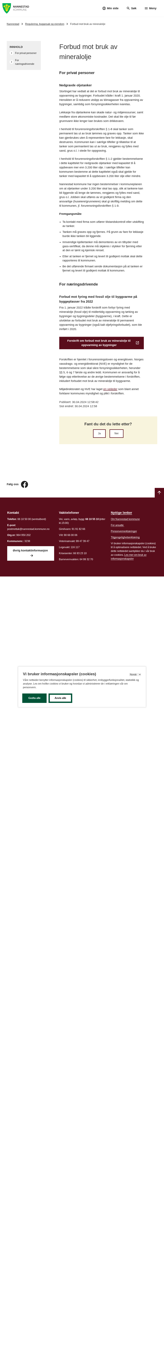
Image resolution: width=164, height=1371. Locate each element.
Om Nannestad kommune (125, 519)
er (124, 531)
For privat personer (26, 53)
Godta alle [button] (34, 698)
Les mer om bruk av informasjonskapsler (129, 557)
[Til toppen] (159, 493)
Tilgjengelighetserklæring (125, 537)
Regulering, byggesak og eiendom (44, 24)
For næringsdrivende (25, 62)
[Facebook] (24, 484)
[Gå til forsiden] (15, 8)
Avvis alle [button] (60, 698)
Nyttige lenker (121, 512)
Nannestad (13, 24)
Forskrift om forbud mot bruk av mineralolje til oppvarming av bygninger (99, 343)
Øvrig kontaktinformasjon (31, 550)
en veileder (110, 389)
